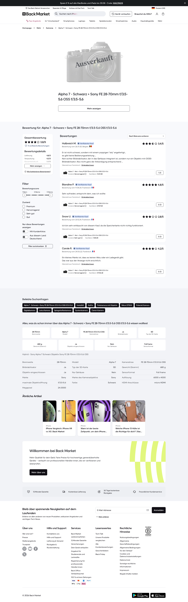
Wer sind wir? (27, 534)
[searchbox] (82, 13)
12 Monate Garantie (78, 540)
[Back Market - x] (24, 554)
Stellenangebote (29, 541)
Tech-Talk (99, 534)
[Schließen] (185, 3)
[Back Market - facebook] (36, 549)
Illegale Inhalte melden (129, 574)
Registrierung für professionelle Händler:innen (78, 564)
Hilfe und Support (54, 537)
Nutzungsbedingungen (129, 537)
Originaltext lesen (87, 165)
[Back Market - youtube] (30, 549)
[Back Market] (36, 13)
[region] (94, 419)
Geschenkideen (102, 550)
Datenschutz (125, 560)
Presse (25, 537)
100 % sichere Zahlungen (81, 577)
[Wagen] (163, 13)
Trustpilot (26, 544)
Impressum (124, 570)
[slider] (24, 195)
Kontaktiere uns (53, 534)
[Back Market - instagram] (24, 549)
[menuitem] (68, 21)
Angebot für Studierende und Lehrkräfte (78, 554)
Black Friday (100, 554)
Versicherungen (77, 544)
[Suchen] (56, 14)
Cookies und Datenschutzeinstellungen (130, 555)
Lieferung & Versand (55, 541)
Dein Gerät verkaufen (79, 547)
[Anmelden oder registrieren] (156, 13)
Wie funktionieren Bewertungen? (39, 171)
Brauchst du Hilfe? (143, 14)
